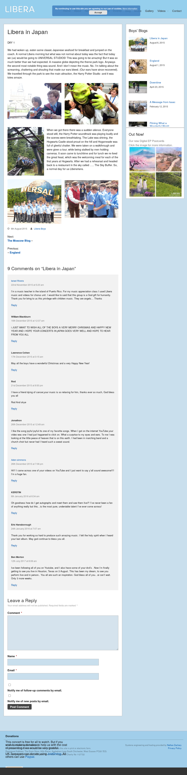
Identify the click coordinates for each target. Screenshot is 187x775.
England (15, 252)
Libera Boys (40, 228)
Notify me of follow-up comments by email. (34, 690)
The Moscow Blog (18, 241)
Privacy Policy (175, 748)
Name (12, 656)
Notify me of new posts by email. (28, 701)
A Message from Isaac (162, 102)
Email (12, 670)
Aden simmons (18, 459)
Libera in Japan (159, 38)
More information (130, 8)
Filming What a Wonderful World (159, 124)
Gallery (149, 11)
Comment (14, 613)
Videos (161, 11)
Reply (14, 305)
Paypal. (30, 757)
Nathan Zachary (174, 745)
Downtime (155, 82)
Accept (98, 12)
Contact (177, 11)
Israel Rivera (17, 280)
